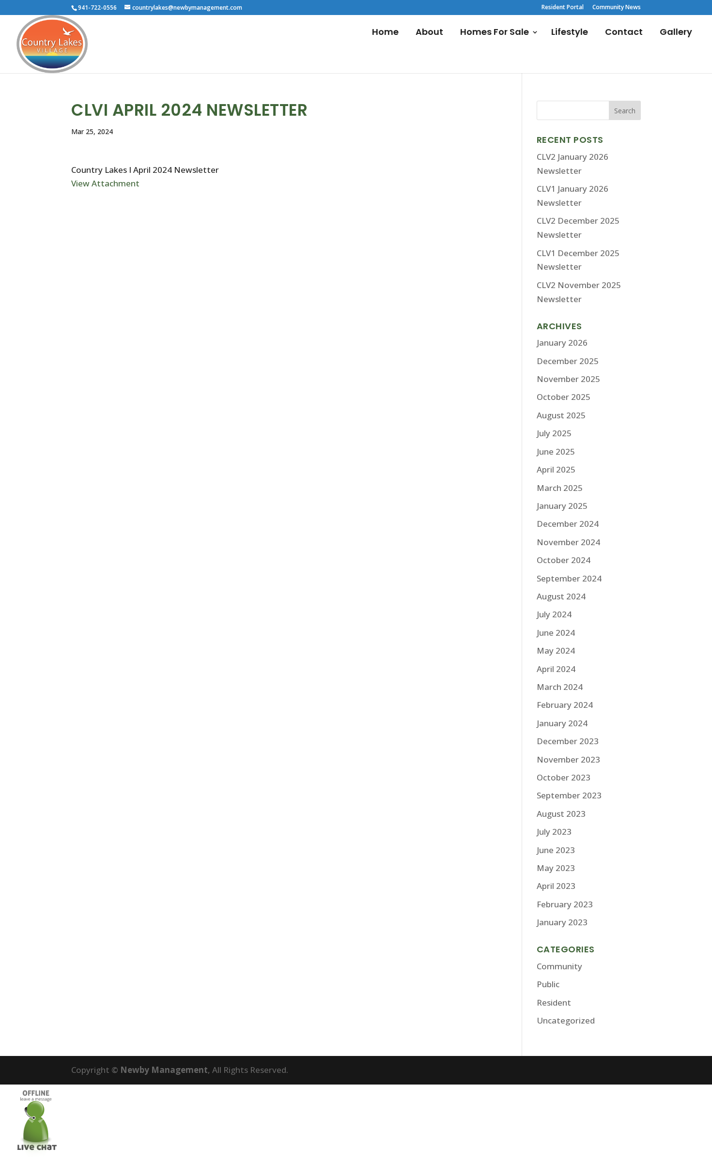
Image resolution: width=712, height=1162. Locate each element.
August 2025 (561, 415)
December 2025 (568, 361)
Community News (616, 7)
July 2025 (554, 433)
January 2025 (562, 505)
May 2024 (556, 650)
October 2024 (563, 560)
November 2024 (568, 542)
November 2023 (568, 759)
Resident (554, 1002)
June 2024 (556, 632)
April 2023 (556, 885)
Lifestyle (569, 33)
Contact (624, 33)
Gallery (676, 33)
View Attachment (105, 183)
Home (385, 33)
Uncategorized (566, 1020)
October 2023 (563, 777)
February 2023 (565, 904)
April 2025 (556, 469)
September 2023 (569, 795)
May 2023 (556, 867)
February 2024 (565, 704)
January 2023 (562, 922)
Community (559, 966)
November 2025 (568, 378)
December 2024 (568, 523)
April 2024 (556, 668)
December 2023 (568, 741)
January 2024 (562, 723)
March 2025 (560, 487)
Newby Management (164, 1069)
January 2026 (562, 342)
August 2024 (561, 596)
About (429, 33)
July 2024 (554, 614)
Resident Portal (563, 7)
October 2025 (563, 396)
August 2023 (561, 813)
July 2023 (554, 831)
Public (548, 984)
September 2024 (569, 578)
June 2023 (556, 850)
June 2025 (556, 451)
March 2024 (560, 686)
